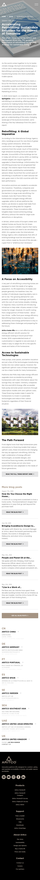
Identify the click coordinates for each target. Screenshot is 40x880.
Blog (11, 16)
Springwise (6, 99)
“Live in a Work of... (11, 587)
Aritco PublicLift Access (20, 801)
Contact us (6, 744)
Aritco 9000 (20, 804)
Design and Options (20, 845)
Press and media (20, 852)
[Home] (4, 4)
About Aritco (20, 835)
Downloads (20, 825)
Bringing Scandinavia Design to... (18, 526)
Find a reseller (20, 816)
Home (4, 16)
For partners (20, 869)
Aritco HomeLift (20, 790)
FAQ (20, 822)
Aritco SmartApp (20, 828)
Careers (20, 866)
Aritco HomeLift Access (20, 798)
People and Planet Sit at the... (16, 558)
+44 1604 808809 (13, 742)
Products (20, 785)
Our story (20, 839)
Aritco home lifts (8, 330)
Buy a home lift (20, 848)
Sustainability (20, 842)
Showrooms (20, 819)
